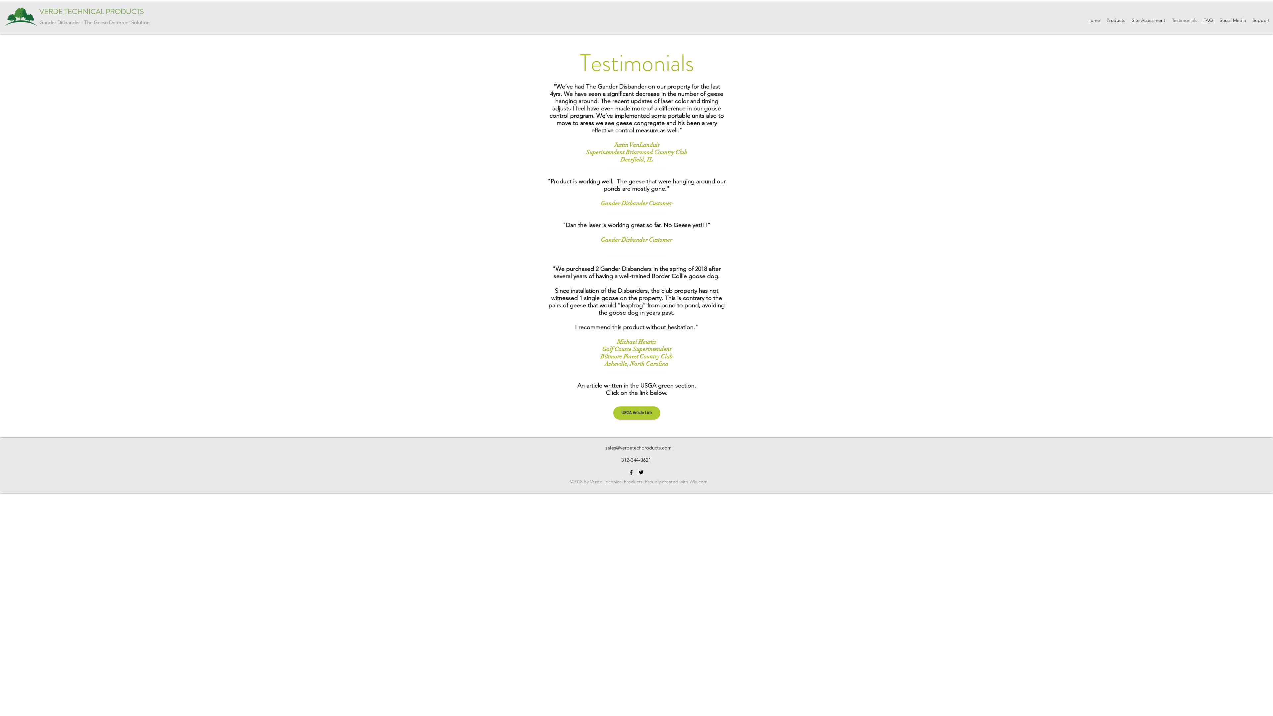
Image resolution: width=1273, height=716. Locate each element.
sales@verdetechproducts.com (638, 448)
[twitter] (641, 472)
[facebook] (631, 472)
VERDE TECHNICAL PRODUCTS (91, 11)
